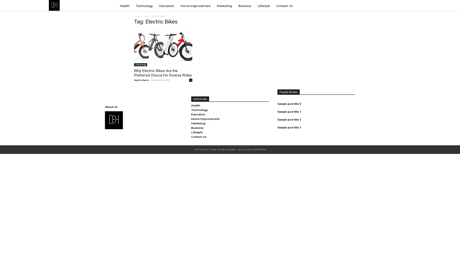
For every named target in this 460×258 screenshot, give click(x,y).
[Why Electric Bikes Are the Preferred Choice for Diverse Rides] (163, 47)
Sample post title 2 (289, 119)
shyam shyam (141, 80)
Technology (140, 64)
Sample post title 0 (289, 104)
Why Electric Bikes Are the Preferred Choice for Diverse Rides (163, 73)
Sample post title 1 (289, 111)
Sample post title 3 (289, 127)
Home (137, 16)
